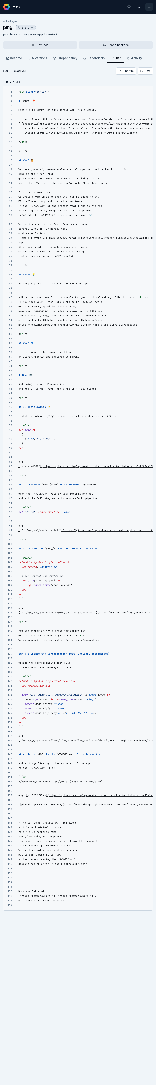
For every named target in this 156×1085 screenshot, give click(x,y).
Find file (128, 71)
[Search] (139, 7)
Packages (11, 21)
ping (8, 27)
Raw (147, 71)
